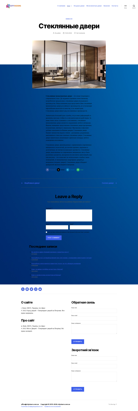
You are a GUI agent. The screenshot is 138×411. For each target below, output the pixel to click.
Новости (69, 19)
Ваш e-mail (74, 315)
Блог (68, 6)
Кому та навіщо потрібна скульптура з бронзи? (47, 269)
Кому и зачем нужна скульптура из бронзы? (46, 275)
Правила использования (52, 406)
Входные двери (79, 6)
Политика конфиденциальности (31, 406)
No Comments (81, 33)
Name (48, 224)
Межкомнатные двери (94, 6)
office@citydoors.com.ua (30, 404)
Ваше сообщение (76, 323)
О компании (61, 6)
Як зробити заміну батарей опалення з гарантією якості (50, 252)
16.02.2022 (68, 33)
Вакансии (107, 6)
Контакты (115, 6)
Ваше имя (74, 308)
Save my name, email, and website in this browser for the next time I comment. (68, 232)
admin (59, 33)
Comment (49, 208)
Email (72, 224)
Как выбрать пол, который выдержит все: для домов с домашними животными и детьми (61, 258)
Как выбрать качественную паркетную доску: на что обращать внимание (56, 263)
